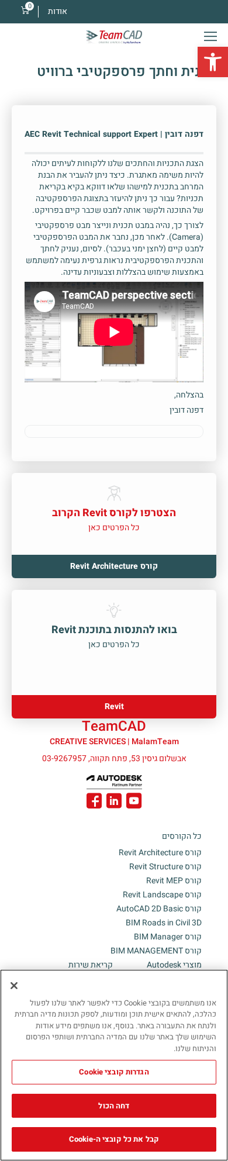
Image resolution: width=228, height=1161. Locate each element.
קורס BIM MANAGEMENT (156, 951)
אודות (57, 11)
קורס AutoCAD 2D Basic (159, 909)
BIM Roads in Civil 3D (164, 923)
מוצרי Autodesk (174, 965)
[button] (213, 62)
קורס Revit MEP (174, 881)
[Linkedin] (114, 802)
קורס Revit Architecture (160, 852)
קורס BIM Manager (168, 937)
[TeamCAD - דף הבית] (114, 37)
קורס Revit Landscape (162, 895)
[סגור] (14, 985)
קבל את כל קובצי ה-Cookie (114, 1139)
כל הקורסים (182, 836)
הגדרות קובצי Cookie (113, 1071)
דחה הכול (113, 1105)
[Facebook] (94, 802)
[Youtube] (133, 802)
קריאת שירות (90, 965)
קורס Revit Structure (165, 867)
